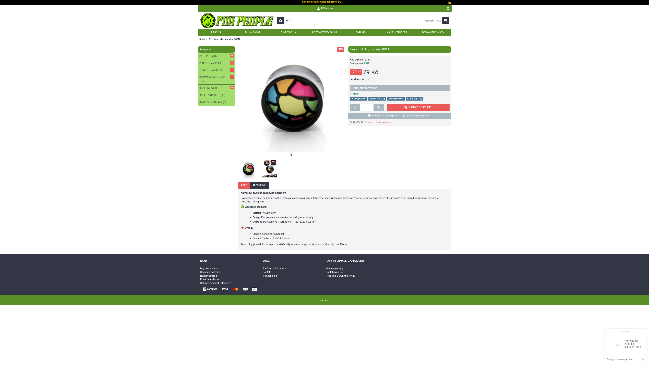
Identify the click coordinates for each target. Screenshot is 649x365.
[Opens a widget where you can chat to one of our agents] (626, 345)
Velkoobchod (270, 275)
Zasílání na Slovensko (274, 268)
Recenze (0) (259, 185)
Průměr (355, 94)
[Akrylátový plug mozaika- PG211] (291, 99)
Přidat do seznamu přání (384, 115)
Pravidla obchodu (209, 279)
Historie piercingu (335, 268)
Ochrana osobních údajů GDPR (216, 283)
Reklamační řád (208, 275)
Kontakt (267, 272)
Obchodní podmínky (210, 272)
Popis (244, 185)
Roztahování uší (334, 272)
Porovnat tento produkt (418, 115)
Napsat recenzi (386, 122)
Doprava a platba (209, 268)
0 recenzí (370, 122)
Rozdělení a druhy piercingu (340, 275)
